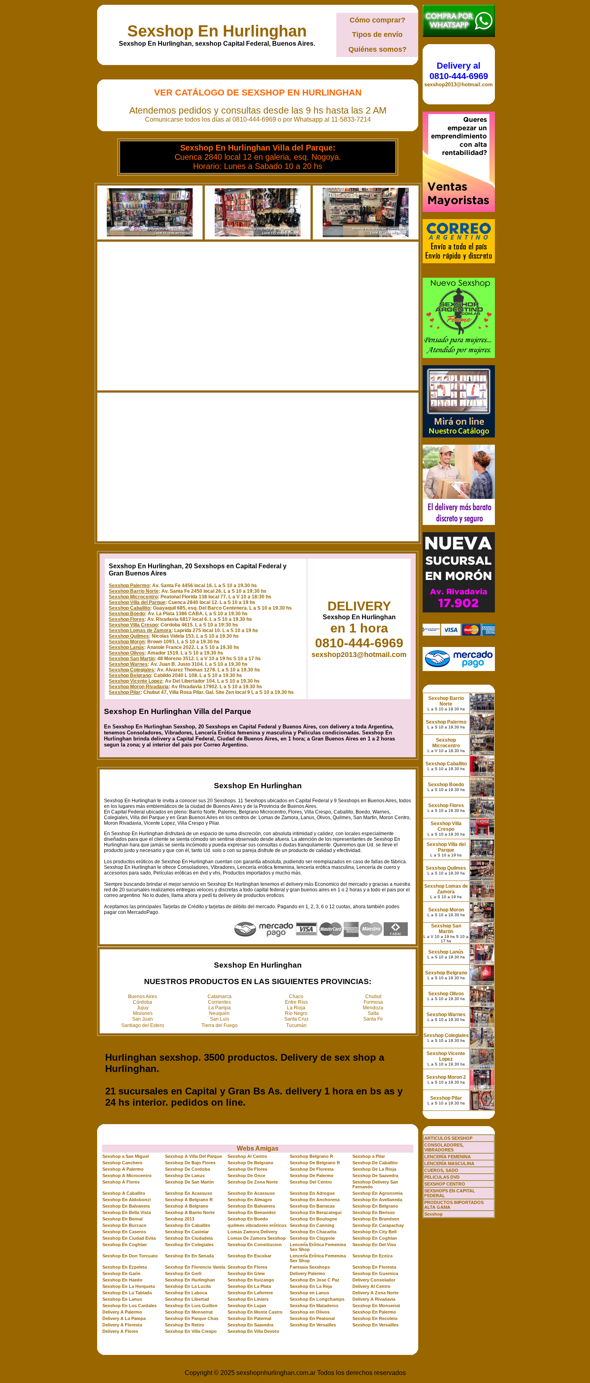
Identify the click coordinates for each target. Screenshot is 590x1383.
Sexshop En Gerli (183, 1273)
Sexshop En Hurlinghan (217, 31)
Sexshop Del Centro (311, 1182)
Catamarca (220, 996)
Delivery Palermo (307, 1273)
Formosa (373, 1002)
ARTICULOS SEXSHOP (448, 1138)
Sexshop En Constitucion (255, 1244)
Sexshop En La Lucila (188, 1286)
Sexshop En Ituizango (251, 1279)
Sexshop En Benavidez (252, 1212)
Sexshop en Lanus (309, 1292)
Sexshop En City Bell (374, 1231)
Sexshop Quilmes (129, 636)
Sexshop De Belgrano (250, 1162)
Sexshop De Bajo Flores (190, 1162)
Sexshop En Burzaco (124, 1225)
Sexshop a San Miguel (125, 1156)
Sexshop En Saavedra (250, 1324)
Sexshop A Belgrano (186, 1206)
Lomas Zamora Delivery (252, 1231)
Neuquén (219, 1013)
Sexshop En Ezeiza (372, 1255)
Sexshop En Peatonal (312, 1318)
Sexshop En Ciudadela (189, 1238)
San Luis (219, 1019)
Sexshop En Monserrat (376, 1305)
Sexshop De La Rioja (374, 1169)
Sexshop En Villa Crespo (191, 1331)
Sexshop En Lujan (247, 1305)
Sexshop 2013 (179, 1218)
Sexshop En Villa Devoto (253, 1331)
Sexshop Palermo (129, 585)
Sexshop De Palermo (312, 1175)
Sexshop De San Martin (189, 1182)
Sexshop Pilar (124, 692)
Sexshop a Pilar (368, 1156)
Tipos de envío (377, 35)
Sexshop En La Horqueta (128, 1286)
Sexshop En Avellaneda (377, 1199)
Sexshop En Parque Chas (191, 1318)
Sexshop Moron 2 (446, 1077)
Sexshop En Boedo (248, 1218)
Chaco (296, 996)
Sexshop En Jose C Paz (315, 1279)
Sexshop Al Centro (247, 1156)
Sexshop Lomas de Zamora (140, 630)
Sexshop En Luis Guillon (191, 1305)
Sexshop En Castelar (187, 1231)
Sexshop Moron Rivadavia (139, 686)
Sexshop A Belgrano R (189, 1199)
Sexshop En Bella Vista (126, 1212)
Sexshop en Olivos (310, 1312)
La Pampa (219, 1008)
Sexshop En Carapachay (378, 1225)
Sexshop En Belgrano (375, 1206)
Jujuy (143, 1008)
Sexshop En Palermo (374, 1312)
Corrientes (219, 1002)
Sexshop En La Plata (249, 1286)
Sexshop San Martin (132, 658)
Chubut (373, 996)
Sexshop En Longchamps (317, 1299)
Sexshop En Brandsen (375, 1218)
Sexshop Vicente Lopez (135, 681)
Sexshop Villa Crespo (133, 625)
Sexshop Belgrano (130, 675)
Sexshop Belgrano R (311, 1156)
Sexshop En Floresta (374, 1267)
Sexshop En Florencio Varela (195, 1267)
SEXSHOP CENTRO (444, 1184)
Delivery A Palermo (122, 1312)
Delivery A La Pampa (124, 1318)
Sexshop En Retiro (184, 1324)
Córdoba (142, 1002)
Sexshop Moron (126, 642)
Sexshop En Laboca (186, 1292)
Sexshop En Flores (247, 1267)
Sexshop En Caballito (187, 1225)
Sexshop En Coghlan (374, 1238)
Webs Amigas (258, 1148)
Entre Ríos (296, 1002)
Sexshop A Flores (121, 1182)
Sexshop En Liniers (248, 1299)
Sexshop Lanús (126, 647)
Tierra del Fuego (219, 1025)
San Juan (142, 1019)
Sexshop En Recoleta (374, 1318)
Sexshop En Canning (312, 1225)
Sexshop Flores (126, 619)
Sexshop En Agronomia (377, 1193)
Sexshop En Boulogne (313, 1218)
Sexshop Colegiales (131, 670)
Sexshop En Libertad (187, 1299)
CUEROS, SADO (441, 1170)
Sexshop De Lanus (185, 1175)
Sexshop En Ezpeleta (124, 1267)
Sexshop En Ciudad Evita (129, 1238)
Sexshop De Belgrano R (315, 1162)
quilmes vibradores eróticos (257, 1225)
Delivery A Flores (120, 1331)
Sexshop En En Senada (189, 1255)
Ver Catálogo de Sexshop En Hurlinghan (258, 92)
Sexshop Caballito (129, 608)
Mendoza (373, 1008)
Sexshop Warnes (128, 664)
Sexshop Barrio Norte (134, 591)
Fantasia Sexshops (310, 1267)
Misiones (143, 1013)
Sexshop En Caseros (124, 1231)
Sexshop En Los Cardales (129, 1305)
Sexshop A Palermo (123, 1169)
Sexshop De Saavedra (375, 1175)
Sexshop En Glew (246, 1273)
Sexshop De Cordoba (187, 1169)
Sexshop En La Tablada (127, 1292)
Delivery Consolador (373, 1279)
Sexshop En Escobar (249, 1255)
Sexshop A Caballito (123, 1193)
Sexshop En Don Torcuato (130, 1255)
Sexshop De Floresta (312, 1169)
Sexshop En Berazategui (316, 1212)
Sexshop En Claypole (312, 1238)
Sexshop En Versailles (313, 1324)
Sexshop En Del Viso (374, 1244)
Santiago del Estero (142, 1025)
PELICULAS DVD (442, 1177)
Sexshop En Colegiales (189, 1244)
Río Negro (296, 1013)
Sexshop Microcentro (133, 597)
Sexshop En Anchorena (315, 1199)
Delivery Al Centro (371, 1286)
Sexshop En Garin (121, 1273)
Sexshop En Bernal (122, 1218)
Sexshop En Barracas (312, 1206)
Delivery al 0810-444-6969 (458, 71)
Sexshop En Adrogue (312, 1193)
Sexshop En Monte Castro (255, 1312)
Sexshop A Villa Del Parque (193, 1156)
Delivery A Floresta (122, 1324)
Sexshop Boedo (127, 613)
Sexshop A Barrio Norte (190, 1212)
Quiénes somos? (377, 49)
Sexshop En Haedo (122, 1279)
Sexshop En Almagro (250, 1199)
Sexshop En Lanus (122, 1299)
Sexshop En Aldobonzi (126, 1199)
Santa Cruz (296, 1019)
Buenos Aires (142, 996)
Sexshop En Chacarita (313, 1231)
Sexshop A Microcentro (127, 1175)
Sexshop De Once (246, 1175)
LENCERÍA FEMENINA (447, 1156)
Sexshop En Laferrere (250, 1292)
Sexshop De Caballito (375, 1162)
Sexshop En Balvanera (126, 1206)
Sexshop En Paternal (249, 1318)
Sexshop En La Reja (311, 1286)
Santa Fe (373, 1019)
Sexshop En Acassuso (188, 1193)
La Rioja (296, 1008)
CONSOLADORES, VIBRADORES (444, 1147)
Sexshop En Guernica (375, 1273)
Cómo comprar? (377, 20)
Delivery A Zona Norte (375, 1292)
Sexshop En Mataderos (314, 1305)
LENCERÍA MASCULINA (449, 1163)
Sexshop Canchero (122, 1162)
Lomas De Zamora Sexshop (257, 1238)
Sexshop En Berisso (373, 1212)
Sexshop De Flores (247, 1169)
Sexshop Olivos (126, 653)
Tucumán (296, 1025)
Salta (373, 1013)
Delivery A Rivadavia (373, 1299)
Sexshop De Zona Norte (253, 1182)
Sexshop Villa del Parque (137, 602)
